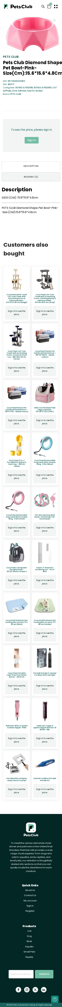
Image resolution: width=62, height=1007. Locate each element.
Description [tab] (31, 166)
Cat (29, 931)
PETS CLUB (11, 57)
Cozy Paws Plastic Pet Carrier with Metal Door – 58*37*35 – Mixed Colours (16, 409)
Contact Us (30, 895)
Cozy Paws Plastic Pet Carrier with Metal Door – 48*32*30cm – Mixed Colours (45, 354)
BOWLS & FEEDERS (24, 87)
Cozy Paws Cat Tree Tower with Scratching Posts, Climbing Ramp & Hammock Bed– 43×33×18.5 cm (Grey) (45, 298)
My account (30, 900)
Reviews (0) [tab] (31, 176)
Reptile (29, 957)
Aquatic (29, 946)
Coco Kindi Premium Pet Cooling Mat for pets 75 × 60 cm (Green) (44, 622)
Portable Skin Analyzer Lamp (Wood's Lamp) (16, 779)
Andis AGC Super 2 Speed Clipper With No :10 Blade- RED (44, 727)
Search (44, 974)
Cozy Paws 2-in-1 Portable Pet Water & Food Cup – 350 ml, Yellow (16, 463)
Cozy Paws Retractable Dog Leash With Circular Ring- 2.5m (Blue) (45, 462)
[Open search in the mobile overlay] (43, 6)
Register (30, 910)
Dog (29, 936)
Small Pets (29, 951)
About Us (30, 890)
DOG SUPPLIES (19, 90)
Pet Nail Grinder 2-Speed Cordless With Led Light (44, 674)
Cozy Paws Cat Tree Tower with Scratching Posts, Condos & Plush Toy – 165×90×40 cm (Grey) (17, 355)
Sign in (31, 140)
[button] (54, 20)
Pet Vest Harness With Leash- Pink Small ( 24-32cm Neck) (45, 517)
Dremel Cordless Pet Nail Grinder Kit (45, 779)
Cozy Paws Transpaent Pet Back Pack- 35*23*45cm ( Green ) (16, 569)
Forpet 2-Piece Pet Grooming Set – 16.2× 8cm (45, 569)
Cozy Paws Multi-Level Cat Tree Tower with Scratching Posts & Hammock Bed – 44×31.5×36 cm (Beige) (16, 298)
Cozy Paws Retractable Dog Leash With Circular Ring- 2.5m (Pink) (16, 517)
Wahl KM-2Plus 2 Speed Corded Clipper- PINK (16, 726)
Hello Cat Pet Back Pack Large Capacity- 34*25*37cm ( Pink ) (45, 409)
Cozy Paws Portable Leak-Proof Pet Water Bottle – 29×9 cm (17, 675)
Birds (29, 941)
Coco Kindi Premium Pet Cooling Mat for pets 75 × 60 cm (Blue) (16, 622)
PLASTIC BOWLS (35, 90)
